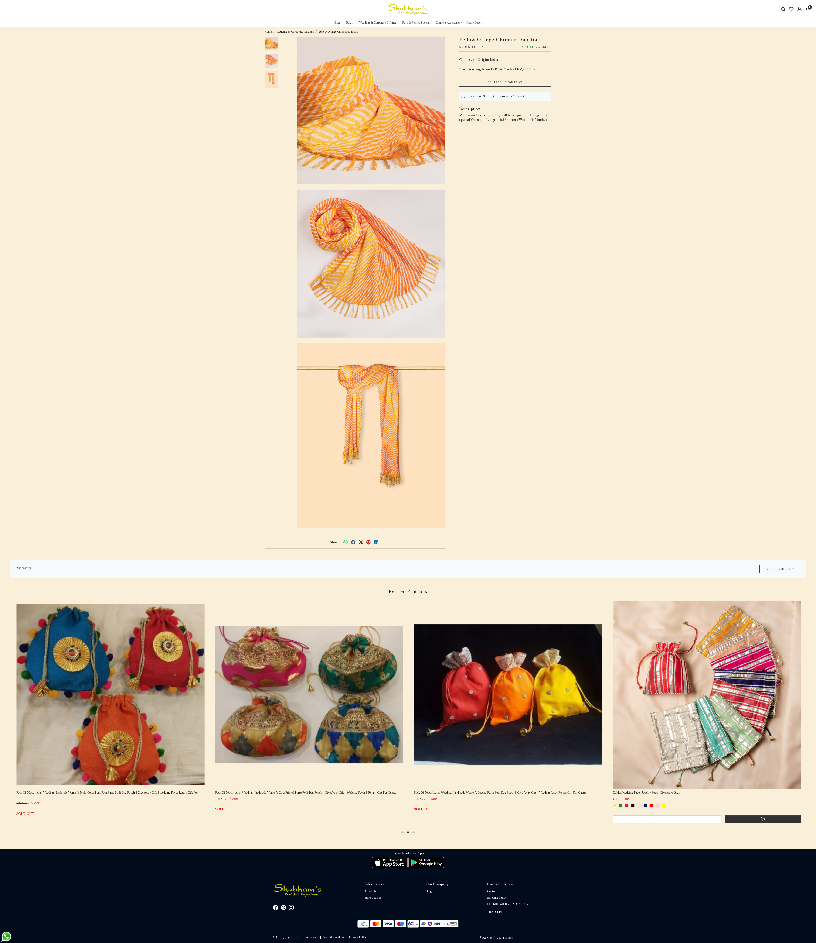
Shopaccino (506, 937)
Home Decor (474, 22)
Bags (337, 22)
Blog (429, 891)
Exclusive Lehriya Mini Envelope (191, 792)
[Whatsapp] (345, 542)
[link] (783, 9)
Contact (491, 891)
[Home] (408, 9)
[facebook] (353, 542)
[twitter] (361, 542)
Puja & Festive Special (416, 22)
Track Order (494, 911)
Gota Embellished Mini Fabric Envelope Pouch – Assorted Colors (409, 792)
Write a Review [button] (780, 568)
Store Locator (372, 897)
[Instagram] (291, 908)
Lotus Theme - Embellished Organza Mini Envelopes (601, 792)
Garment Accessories (448, 22)
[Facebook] (275, 908)
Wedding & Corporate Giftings (377, 22)
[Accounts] (799, 9)
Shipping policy (496, 897)
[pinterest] (368, 542)
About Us (370, 891)
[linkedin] (376, 542)
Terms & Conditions (334, 937)
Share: (335, 542)
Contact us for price (505, 82)
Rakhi (349, 22)
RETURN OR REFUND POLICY (507, 903)
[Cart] (520, 821)
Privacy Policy (358, 937)
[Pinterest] (283, 908)
